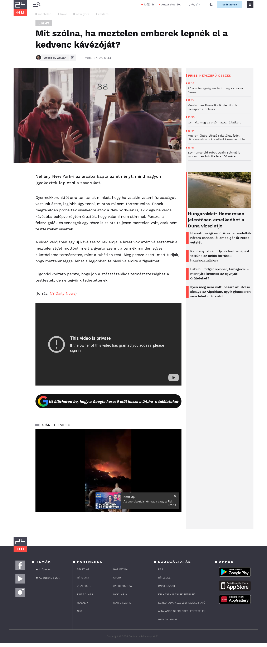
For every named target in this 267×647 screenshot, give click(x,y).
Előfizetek (230, 5)
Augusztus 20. (171, 4)
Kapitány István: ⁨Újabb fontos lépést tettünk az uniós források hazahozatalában (219, 255)
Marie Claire (122, 602)
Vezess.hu (84, 586)
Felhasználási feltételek (176, 594)
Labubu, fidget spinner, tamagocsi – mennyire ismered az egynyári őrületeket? (219, 273)
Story (117, 577)
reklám (103, 14)
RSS (160, 569)
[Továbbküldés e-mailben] (18, 184)
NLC (79, 611)
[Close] (175, 496)
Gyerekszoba (122, 586)
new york (82, 14)
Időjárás (149, 4)
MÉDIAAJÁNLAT (167, 619)
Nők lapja (120, 594)
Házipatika (120, 569)
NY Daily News (62, 293)
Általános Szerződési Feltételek (181, 611)
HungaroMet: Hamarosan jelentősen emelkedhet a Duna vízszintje (216, 219)
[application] (108, 470)
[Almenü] (37, 4)
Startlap (83, 569)
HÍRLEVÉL (164, 577)
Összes (224, 75)
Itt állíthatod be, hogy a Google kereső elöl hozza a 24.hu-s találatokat (113, 401)
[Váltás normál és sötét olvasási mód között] (211, 4)
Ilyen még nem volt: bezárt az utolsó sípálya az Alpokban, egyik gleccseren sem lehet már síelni (220, 291)
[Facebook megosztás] (18, 173)
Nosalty (82, 602)
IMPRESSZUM (166, 586)
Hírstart (83, 577)
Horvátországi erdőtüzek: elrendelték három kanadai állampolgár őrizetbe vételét (220, 237)
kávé (63, 14)
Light (43, 23)
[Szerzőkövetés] (72, 58)
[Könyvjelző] (18, 197)
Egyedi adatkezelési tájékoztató (181, 602)
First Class (85, 594)
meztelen (45, 14)
